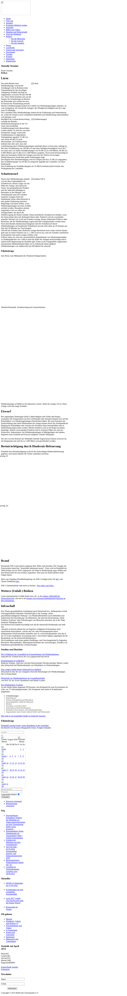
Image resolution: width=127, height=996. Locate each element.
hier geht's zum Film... (45, 586)
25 (11, 777)
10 (7, 763)
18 (11, 770)
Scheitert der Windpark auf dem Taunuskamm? (13, 842)
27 (16, 777)
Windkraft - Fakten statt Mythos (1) (13, 922)
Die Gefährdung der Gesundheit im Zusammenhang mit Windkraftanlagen (30, 654)
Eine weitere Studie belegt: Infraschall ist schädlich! (21, 669)
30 (24, 777)
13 (16, 763)
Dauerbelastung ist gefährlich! (12, 661)
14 (19, 763)
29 (21, 777)
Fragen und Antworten (10, 933)
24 (7, 777)
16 (24, 763)
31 (7, 784)
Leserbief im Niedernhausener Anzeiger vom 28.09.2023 (12, 870)
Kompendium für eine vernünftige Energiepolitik (14, 892)
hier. (17, 581)
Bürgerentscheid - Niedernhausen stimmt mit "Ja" (14, 862)
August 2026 (12, 739)
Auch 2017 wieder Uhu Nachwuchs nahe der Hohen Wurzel (14, 900)
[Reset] (2, 735)
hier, (57, 579)
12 (13, 763)
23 (24, 770)
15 (21, 763)
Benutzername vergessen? (11, 805)
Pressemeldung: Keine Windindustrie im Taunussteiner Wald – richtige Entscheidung (14, 834)
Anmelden (5, 797)
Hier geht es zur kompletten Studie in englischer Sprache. (23, 716)
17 (7, 770)
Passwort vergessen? (14, 801)
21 (19, 770)
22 (21, 770)
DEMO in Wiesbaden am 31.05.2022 (14, 884)
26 (13, 777)
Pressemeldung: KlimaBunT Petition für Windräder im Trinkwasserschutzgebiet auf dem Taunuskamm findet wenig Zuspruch (15, 822)
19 (13, 770)
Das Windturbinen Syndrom (12, 685)
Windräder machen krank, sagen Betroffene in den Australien (25, 725)
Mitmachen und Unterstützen (12, 940)
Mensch (9, 919)
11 (10, 763)
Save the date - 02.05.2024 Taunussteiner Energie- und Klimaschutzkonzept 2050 (14, 852)
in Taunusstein (11, 930)
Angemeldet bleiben (9, 794)
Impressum (10, 937)
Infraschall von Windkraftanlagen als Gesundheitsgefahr (23, 678)
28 (19, 777)
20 (16, 770)
